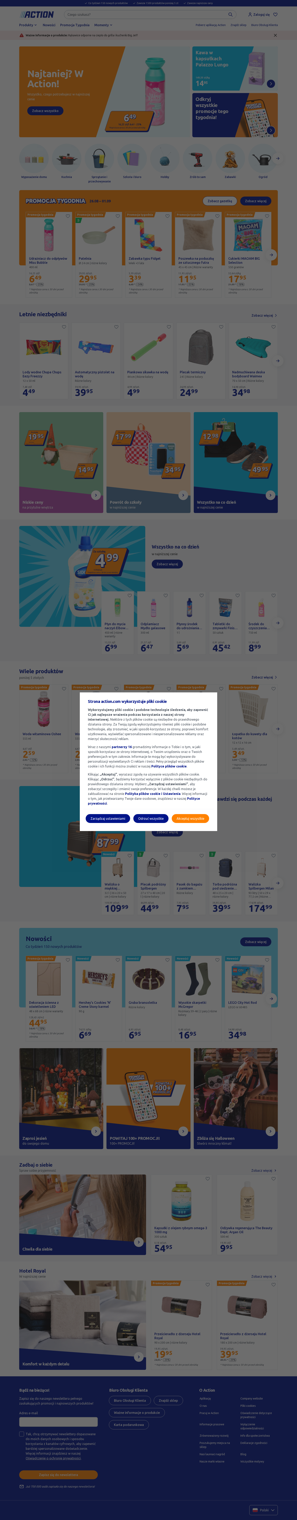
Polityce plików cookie (169, 766)
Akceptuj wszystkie (190, 818)
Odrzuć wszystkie (151, 818)
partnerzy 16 (122, 747)
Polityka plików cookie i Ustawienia (152, 794)
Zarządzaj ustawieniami (108, 818)
